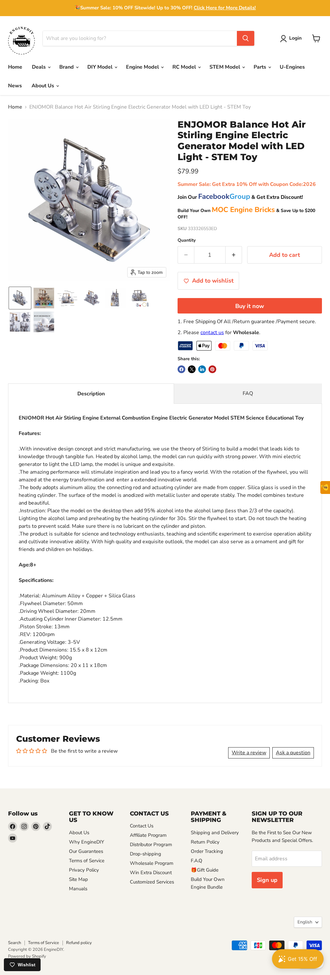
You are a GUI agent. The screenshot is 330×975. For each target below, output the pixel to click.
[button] (292, 39)
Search (14, 943)
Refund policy (79, 943)
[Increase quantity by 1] (234, 255)
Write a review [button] (249, 752)
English (304, 922)
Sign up (267, 880)
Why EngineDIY (86, 842)
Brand (67, 67)
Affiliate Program (148, 835)
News (15, 85)
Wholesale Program (151, 863)
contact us (212, 332)
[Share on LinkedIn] (202, 369)
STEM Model (225, 67)
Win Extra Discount (151, 872)
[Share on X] (192, 369)
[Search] (245, 38)
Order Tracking (207, 851)
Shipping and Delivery (215, 832)
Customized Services (152, 882)
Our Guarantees (86, 851)
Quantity (187, 240)
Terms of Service (86, 860)
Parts (260, 67)
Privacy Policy (84, 870)
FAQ (248, 393)
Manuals (78, 888)
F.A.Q (196, 860)
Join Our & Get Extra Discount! (240, 197)
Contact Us (141, 826)
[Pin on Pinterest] (212, 369)
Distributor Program (151, 844)
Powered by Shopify (27, 956)
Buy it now (249, 306)
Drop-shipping (145, 854)
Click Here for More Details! (225, 8)
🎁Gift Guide (204, 870)
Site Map (78, 879)
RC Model (184, 67)
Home (15, 67)
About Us (43, 85)
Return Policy (205, 842)
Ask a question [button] (293, 752)
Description (91, 393)
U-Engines (292, 67)
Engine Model (143, 67)
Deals (39, 67)
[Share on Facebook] (181, 369)
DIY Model (100, 67)
